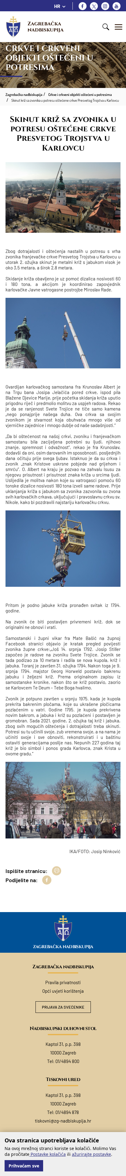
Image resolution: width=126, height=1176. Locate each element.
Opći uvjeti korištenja (63, 991)
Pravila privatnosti (63, 982)
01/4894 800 (67, 1061)
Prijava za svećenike (63, 1007)
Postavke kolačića (47, 1154)
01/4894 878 (67, 1112)
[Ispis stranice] (56, 870)
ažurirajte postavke (91, 1154)
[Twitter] (94, 6)
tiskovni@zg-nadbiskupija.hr (63, 1120)
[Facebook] (83, 6)
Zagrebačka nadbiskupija (46, 26)
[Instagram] (105, 6)
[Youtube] (116, 6)
